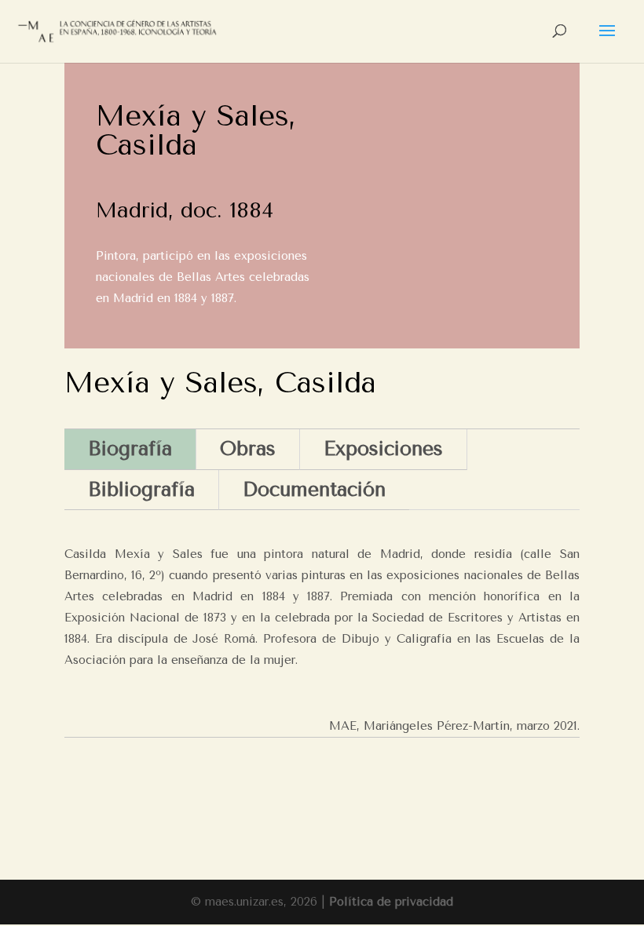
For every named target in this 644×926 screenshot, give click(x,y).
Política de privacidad (391, 902)
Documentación (314, 489)
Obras (248, 448)
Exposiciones (383, 448)
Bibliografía (141, 489)
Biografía (130, 448)
